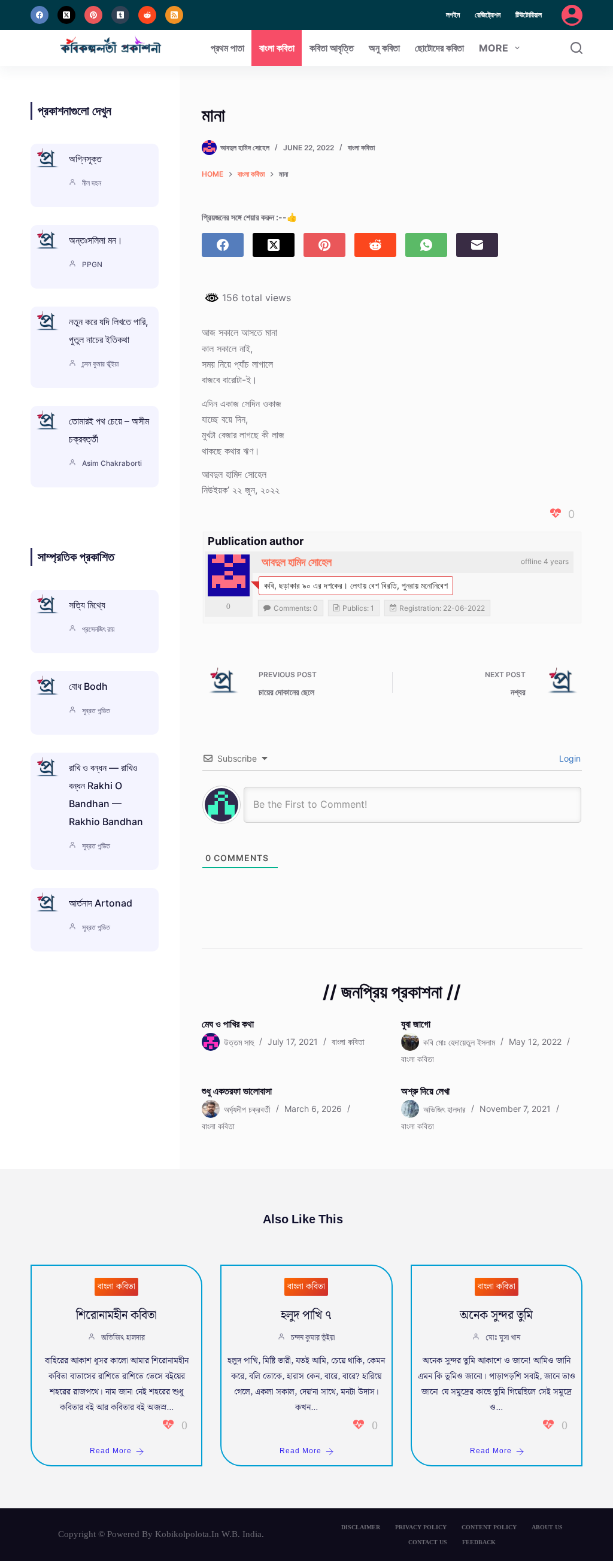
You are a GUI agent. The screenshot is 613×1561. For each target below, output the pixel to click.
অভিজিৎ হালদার (123, 1338)
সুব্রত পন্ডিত (96, 710)
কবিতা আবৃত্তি (331, 48)
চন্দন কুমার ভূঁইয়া (100, 363)
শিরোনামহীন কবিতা (116, 1315)
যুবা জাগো (415, 1024)
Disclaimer (360, 1527)
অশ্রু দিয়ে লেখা (425, 1091)
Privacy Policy (421, 1527)
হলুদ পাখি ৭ (306, 1315)
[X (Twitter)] (66, 15)
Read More (111, 1451)
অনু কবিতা (384, 48)
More (493, 48)
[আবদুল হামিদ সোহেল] (229, 575)
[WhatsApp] (426, 245)
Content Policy (489, 1527)
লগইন (453, 14)
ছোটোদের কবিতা (439, 48)
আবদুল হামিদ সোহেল (297, 562)
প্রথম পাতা (227, 48)
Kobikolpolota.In (187, 1534)
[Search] (576, 48)
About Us (547, 1527)
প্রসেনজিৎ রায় (98, 629)
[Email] (477, 245)
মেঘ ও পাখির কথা (228, 1024)
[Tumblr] (120, 15)
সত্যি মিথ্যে (87, 605)
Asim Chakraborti (112, 463)
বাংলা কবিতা (277, 48)
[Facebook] (39, 15)
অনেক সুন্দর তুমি (496, 1315)
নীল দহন (91, 182)
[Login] (572, 15)
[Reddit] (147, 15)
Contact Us (427, 1542)
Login (569, 758)
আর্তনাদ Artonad (100, 903)
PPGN (92, 264)
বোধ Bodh (88, 686)
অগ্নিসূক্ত (85, 159)
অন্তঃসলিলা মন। (96, 240)
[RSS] (174, 15)
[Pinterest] (93, 15)
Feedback (479, 1542)
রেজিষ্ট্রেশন (487, 14)
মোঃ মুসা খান (502, 1338)
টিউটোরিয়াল (528, 14)
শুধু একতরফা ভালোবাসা (237, 1091)
